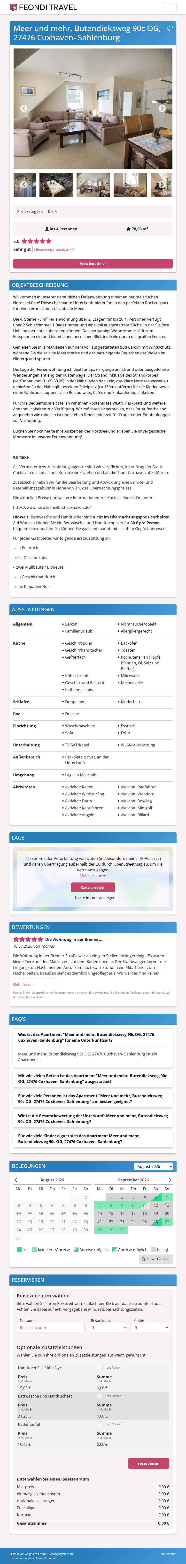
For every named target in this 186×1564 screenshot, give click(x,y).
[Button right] (170, 1180)
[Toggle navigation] (170, 7)
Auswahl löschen (158, 1259)
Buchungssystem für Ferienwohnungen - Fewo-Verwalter (41, 1556)
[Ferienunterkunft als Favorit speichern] (170, 28)
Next (162, 108)
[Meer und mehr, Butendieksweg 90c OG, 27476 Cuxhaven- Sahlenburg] (93, 108)
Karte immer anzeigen (95, 897)
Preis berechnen (93, 263)
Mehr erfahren (93, 875)
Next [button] (162, 184)
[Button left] (16, 1180)
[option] (93, 108)
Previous (24, 108)
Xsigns (29, 1554)
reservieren (149, 1463)
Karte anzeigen (93, 887)
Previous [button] (24, 184)
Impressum (169, 1554)
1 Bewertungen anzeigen (51, 249)
